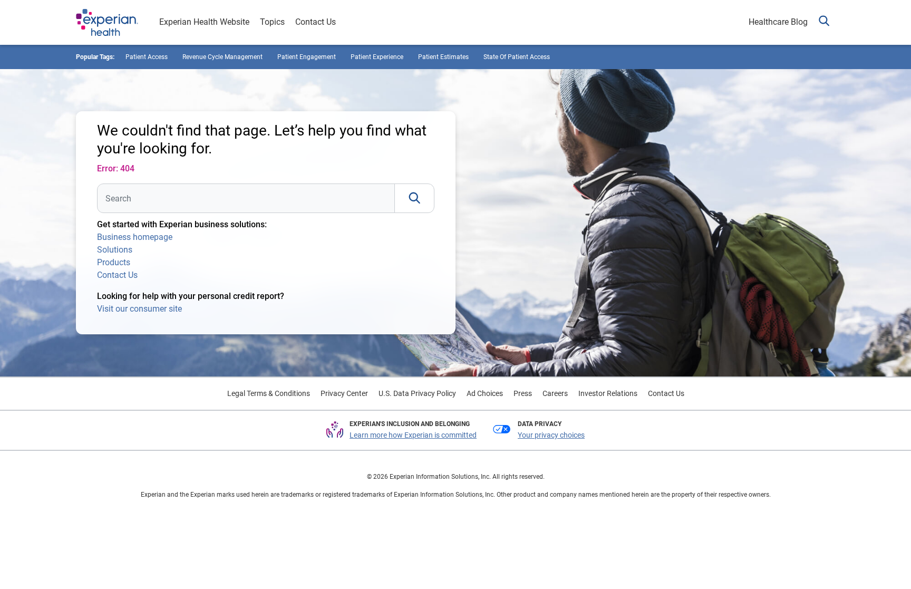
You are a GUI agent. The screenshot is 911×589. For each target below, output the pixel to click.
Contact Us (315, 22)
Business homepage (134, 237)
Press (522, 393)
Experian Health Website (204, 22)
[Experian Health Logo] (107, 23)
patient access (146, 57)
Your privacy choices (551, 435)
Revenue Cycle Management (222, 57)
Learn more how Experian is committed (413, 435)
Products (113, 262)
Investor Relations (607, 393)
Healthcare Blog (778, 22)
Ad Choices (485, 393)
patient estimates (443, 57)
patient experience (377, 57)
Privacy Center (344, 393)
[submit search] (414, 198)
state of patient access (516, 57)
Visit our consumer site (139, 309)
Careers (555, 393)
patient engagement (306, 57)
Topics (272, 22)
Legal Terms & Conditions (268, 393)
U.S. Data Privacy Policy (417, 393)
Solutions (114, 250)
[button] (824, 22)
